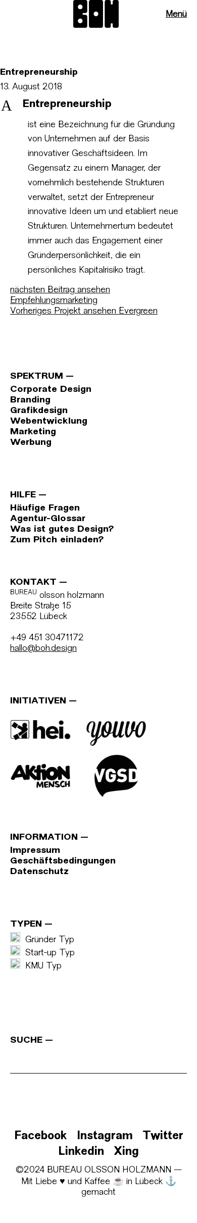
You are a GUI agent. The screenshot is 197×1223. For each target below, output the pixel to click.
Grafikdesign (39, 410)
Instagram (105, 1136)
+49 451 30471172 (47, 638)
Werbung (31, 442)
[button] (98, 105)
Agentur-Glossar (47, 519)
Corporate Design (50, 389)
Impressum (35, 850)
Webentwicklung (48, 421)
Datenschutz (39, 872)
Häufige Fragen (45, 508)
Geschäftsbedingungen (63, 861)
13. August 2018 (31, 87)
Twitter (162, 1136)
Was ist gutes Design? (62, 529)
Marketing (33, 432)
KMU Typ (41, 966)
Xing (126, 1152)
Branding (30, 400)
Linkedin (81, 1152)
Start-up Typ (47, 953)
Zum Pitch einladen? (57, 540)
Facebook (40, 1136)
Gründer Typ (47, 940)
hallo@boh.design (43, 648)
